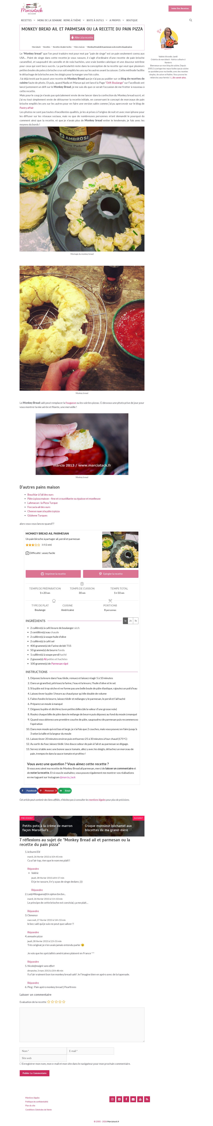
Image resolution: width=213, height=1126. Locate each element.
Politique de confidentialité (36, 1101)
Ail (45, 659)
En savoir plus (179, 77)
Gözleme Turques (37, 515)
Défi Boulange (114, 82)
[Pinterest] (119, 1099)
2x (130, 620)
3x (136, 620)
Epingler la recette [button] (113, 573)
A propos (115, 20)
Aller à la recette (83, 37)
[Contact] (133, 1099)
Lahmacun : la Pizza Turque (42, 502)
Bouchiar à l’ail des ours (40, 494)
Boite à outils (95, 20)
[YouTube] (140, 1099)
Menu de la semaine (49, 20)
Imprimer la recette (55, 573)
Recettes (26, 20)
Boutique (132, 20)
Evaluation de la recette (33, 1001)
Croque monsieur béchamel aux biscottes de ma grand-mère (108, 828)
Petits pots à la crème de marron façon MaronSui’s (47, 828)
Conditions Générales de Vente (38, 1109)
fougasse (71, 402)
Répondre (33, 868)
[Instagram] (112, 1099)
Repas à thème (72, 20)
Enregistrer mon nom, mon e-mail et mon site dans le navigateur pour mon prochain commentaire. (76, 1063)
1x (125, 620)
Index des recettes (180, 8)
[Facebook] (126, 1099)
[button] (191, 20)
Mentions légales (32, 1098)
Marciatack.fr (113, 1121)
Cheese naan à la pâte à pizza (43, 511)
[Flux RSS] (147, 1099)
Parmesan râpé (59, 663)
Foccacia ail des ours (38, 507)
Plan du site (30, 1105)
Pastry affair (27, 107)
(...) (172, 77)
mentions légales (97, 799)
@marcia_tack (67, 777)
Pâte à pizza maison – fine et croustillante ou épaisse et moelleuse (64, 498)
